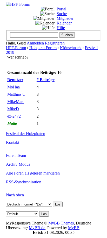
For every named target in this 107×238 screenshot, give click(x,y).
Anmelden (35, 43)
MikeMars (15, 101)
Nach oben (15, 195)
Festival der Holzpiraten (25, 133)
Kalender (64, 23)
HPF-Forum (16, 48)
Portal (61, 9)
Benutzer (15, 80)
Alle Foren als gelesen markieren (33, 173)
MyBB (73, 228)
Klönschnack (71, 48)
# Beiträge (46, 80)
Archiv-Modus (18, 164)
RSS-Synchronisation (23, 182)
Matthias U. (16, 94)
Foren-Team (16, 155)
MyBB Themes (61, 223)
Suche (62, 13)
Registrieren (55, 43)
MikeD (13, 109)
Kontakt (12, 142)
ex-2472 (14, 116)
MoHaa (13, 87)
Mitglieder (65, 18)
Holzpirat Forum (43, 48)
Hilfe (61, 27)
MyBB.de (37, 228)
